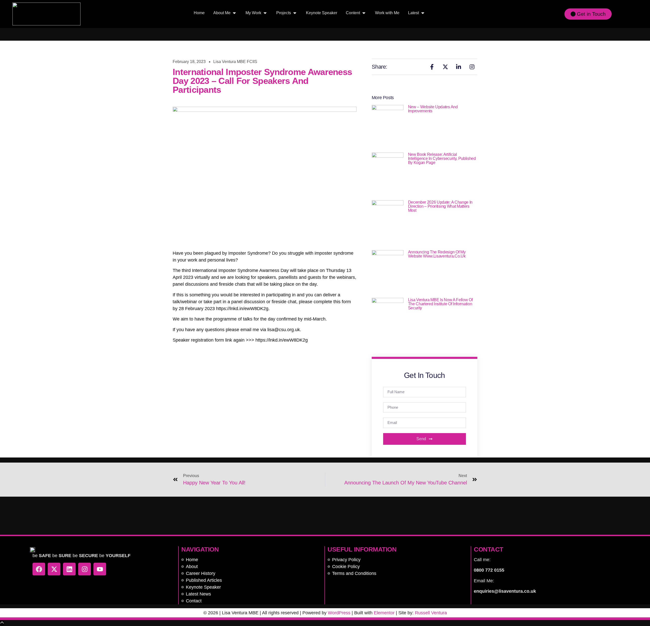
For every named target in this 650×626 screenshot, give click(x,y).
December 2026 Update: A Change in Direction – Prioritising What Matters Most (440, 206)
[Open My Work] (265, 13)
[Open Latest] (422, 13)
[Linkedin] (69, 569)
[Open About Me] (234, 13)
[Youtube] (99, 569)
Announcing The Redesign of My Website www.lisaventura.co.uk (437, 254)
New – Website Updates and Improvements (433, 109)
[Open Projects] (294, 13)
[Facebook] (38, 569)
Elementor (384, 612)
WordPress (339, 612)
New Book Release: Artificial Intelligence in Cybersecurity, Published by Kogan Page (442, 158)
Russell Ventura (431, 612)
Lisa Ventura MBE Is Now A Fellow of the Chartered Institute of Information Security (440, 304)
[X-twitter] (54, 569)
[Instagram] (84, 569)
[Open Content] (363, 13)
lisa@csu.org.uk (283, 329)
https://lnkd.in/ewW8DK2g (242, 308)
